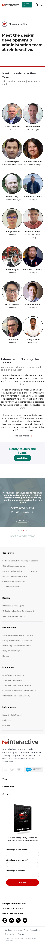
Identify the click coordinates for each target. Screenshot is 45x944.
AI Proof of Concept (11, 587)
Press (26, 930)
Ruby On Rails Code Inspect (14, 576)
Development (9, 627)
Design (6, 598)
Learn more (23, 520)
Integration (8, 667)
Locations (17, 930)
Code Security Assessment (14, 581)
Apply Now (22, 458)
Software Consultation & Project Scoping (20, 561)
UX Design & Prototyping (13, 606)
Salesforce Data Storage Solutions (17, 685)
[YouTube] (25, 920)
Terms (21, 934)
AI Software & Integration (13, 675)
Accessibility (35, 930)
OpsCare (6, 725)
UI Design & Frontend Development (18, 611)
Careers (6, 794)
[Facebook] (11, 920)
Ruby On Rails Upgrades (13, 651)
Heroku (5, 656)
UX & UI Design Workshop (13, 566)
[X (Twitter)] (18, 920)
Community (8, 787)
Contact (8, 930)
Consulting (8, 553)
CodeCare (6, 720)
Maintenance (9, 707)
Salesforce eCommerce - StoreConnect (19, 691)
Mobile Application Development (16, 646)
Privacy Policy (10, 934)
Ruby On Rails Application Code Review (19, 571)
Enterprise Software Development (17, 641)
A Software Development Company (17, 635)
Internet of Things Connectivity (16, 696)
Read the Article (21, 436)
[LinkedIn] (4, 920)
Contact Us (26, 5)
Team (5, 779)
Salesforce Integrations (12, 680)
